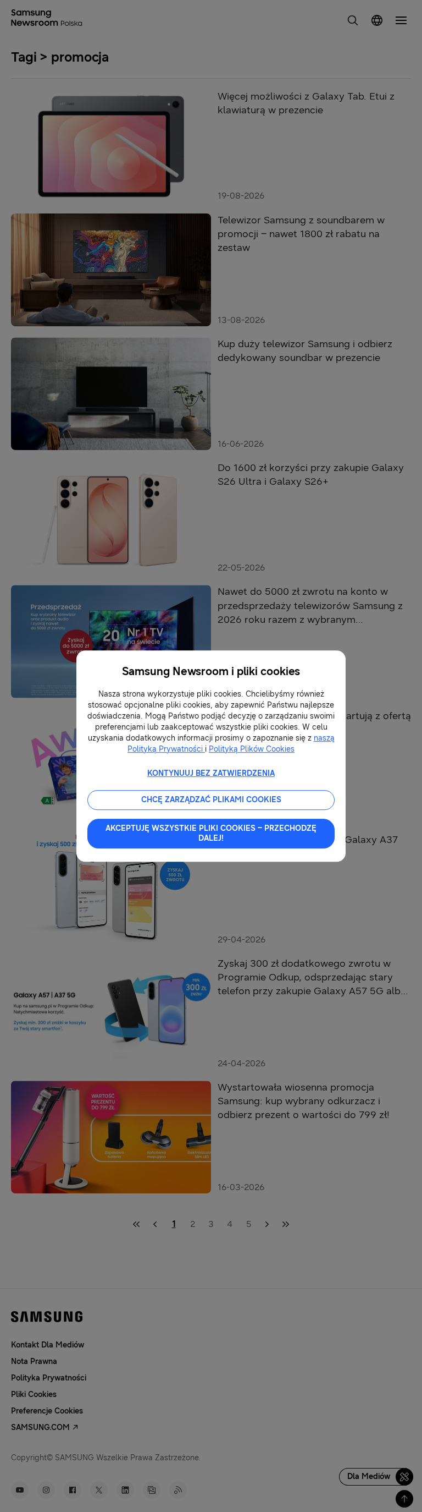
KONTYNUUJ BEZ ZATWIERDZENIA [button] (211, 773)
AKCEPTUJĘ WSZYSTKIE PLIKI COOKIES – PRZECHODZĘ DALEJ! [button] (211, 833)
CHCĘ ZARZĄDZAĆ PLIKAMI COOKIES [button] (211, 799)
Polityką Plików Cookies (252, 749)
